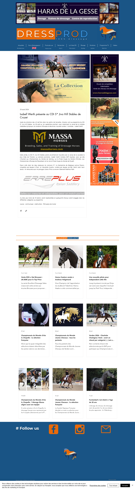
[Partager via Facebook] (21, 211)
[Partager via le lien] (26, 211)
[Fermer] (132, 485)
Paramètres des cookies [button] (98, 485)
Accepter (125, 485)
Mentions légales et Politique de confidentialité (25, 480)
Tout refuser (113, 485)
